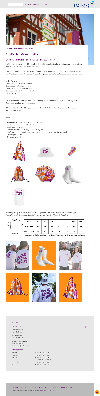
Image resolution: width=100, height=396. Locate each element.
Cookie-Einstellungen (65, 388)
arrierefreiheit (44, 388)
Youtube (44, 4)
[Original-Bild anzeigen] (19, 161)
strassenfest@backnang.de (20, 346)
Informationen (18, 48)
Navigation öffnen (6, 5)
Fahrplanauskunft (17, 337)
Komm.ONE (43, 390)
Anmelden (52, 390)
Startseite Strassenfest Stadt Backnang (84, 6)
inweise (53, 388)
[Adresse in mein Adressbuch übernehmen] (86, 327)
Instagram (36, 4)
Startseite (9, 48)
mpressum (15, 388)
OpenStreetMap (17, 335)
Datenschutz (25, 388)
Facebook (28, 4)
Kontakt (34, 388)
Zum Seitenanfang (97, 392)
